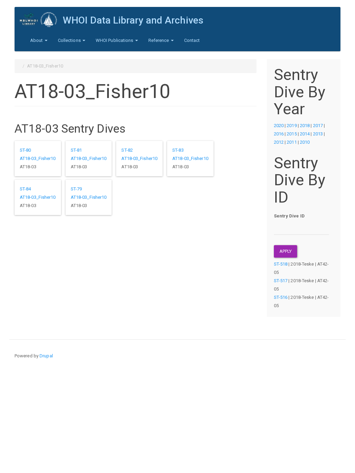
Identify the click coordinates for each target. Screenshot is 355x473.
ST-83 (178, 150)
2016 (279, 133)
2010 (305, 142)
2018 (305, 125)
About (37, 40)
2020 (279, 125)
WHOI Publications (115, 40)
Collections (70, 40)
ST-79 (76, 188)
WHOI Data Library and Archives (133, 20)
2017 (318, 125)
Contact (192, 40)
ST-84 (25, 188)
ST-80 (25, 150)
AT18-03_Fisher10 (38, 158)
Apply (285, 251)
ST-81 (76, 150)
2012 (279, 142)
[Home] (41, 19)
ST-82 (127, 150)
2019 (291, 125)
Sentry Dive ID (289, 215)
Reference (159, 40)
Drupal (46, 355)
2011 (291, 142)
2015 (291, 133)
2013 (318, 133)
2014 (305, 133)
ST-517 (281, 280)
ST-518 (281, 264)
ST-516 (281, 297)
